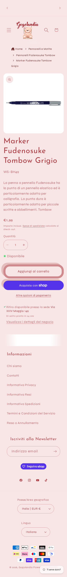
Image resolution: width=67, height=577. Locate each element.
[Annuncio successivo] (60, 8)
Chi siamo (14, 366)
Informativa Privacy (21, 385)
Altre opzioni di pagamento (33, 295)
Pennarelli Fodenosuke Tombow (35, 55)
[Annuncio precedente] (7, 8)
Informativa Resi (19, 394)
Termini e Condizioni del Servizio (31, 413)
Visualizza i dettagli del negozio (29, 322)
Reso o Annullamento (22, 423)
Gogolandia (26, 567)
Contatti (13, 375)
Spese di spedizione (34, 226)
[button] (9, 30)
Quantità (9, 236)
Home (19, 48)
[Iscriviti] (55, 451)
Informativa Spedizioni (23, 404)
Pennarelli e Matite (40, 48)
